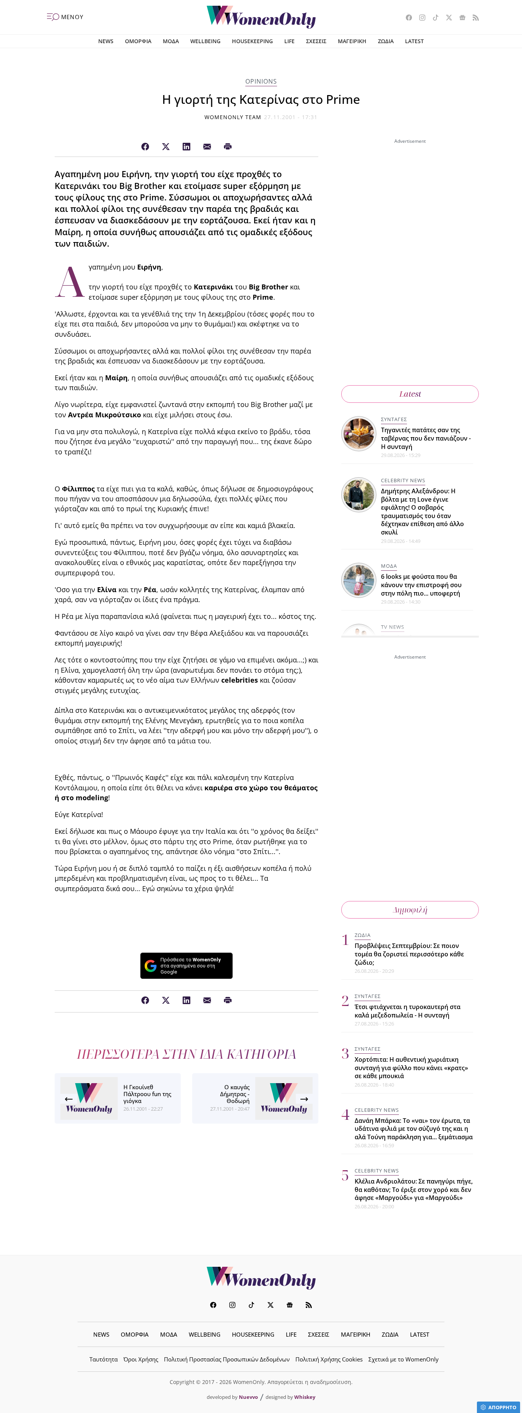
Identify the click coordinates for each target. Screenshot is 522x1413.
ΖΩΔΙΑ (386, 41)
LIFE (289, 41)
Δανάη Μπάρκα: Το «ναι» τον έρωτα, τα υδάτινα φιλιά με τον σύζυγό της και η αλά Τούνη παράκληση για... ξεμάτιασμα (414, 1128)
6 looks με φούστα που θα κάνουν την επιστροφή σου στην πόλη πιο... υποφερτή (421, 584)
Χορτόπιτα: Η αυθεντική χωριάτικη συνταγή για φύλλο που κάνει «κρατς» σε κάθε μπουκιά (411, 1067)
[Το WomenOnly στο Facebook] (406, 18)
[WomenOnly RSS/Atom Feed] (473, 18)
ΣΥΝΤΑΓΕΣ (394, 419)
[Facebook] (145, 147)
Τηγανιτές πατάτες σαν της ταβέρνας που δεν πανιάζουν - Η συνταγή (426, 438)
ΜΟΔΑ (171, 41)
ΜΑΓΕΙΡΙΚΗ (352, 41)
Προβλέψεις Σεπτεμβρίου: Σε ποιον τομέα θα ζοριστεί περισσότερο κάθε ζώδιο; (409, 953)
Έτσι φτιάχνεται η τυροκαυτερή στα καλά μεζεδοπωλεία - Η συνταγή (407, 1011)
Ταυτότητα (103, 1359)
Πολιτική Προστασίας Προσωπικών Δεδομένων (227, 1359)
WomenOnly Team (233, 117)
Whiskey (304, 1397)
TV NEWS (392, 626)
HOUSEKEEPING (252, 41)
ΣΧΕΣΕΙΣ (316, 41)
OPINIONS (261, 81)
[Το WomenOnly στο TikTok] (433, 18)
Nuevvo (248, 1397)
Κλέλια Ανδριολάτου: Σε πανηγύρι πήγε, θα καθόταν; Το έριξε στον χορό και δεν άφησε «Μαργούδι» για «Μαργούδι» (414, 1189)
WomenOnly (261, 1278)
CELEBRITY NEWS (403, 480)
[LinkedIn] (186, 147)
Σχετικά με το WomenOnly (403, 1359)
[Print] (227, 147)
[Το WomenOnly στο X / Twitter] (446, 18)
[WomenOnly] (261, 17)
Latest (410, 394)
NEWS (105, 41)
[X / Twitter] (165, 147)
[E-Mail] (207, 147)
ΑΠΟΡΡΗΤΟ (502, 1407)
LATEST (414, 41)
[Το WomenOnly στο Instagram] (419, 18)
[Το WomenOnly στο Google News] (459, 18)
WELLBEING (205, 41)
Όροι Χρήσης (140, 1359)
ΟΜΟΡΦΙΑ (138, 41)
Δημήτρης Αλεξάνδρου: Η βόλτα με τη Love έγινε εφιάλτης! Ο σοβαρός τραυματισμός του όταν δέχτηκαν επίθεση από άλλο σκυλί (422, 511)
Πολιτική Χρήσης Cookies (329, 1359)
